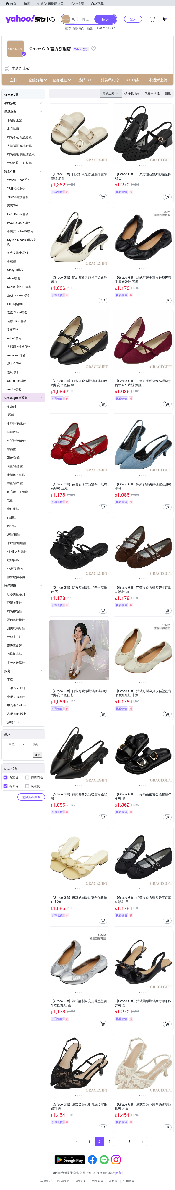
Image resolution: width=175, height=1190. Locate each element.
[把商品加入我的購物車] (103, 197)
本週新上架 (21, 68)
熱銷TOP (85, 79)
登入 (133, 19)
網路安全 (97, 1181)
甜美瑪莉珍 (110, 79)
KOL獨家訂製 (135, 79)
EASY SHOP (106, 28)
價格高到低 (152, 93)
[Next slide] (106, 133)
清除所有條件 (31, 797)
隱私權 (113, 1181)
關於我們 (63, 1181)
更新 (119, 1172)
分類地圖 (129, 1181)
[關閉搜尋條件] (73, 19)
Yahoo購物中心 (30, 19)
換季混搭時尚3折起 (79, 28)
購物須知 (80, 1181)
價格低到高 (131, 93)
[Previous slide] (52, 133)
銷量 (168, 93)
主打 (13, 79)
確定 (37, 754)
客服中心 (46, 1181)
